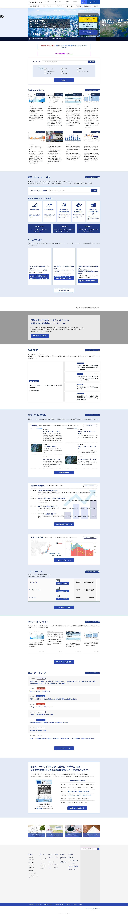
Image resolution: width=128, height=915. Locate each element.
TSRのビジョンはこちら (39, 341)
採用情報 (70, 859)
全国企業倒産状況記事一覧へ (64, 529)
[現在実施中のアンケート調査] (91, 835)
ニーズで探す (43, 870)
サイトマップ (71, 868)
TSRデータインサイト (48, 6)
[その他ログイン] (90, 875)
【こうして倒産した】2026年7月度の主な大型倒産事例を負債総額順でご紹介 (50, 38)
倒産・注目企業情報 (34, 6)
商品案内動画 (63, 867)
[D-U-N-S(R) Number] (90, 868)
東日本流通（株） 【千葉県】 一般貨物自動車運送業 (79, 800)
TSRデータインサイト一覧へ (64, 667)
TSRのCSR (31, 870)
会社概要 (31, 862)
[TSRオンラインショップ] (90, 881)
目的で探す (43, 868)
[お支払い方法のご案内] (54, 835)
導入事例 (78, 6)
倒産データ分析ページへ (64, 565)
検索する (64, 80)
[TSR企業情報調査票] (90, 895)
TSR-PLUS (59, 6)
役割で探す (43, 873)
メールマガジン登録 (73, 865)
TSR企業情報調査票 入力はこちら (64, 53)
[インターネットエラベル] (90, 888)
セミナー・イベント (53, 873)
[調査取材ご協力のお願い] (73, 835)
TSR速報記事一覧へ (64, 477)
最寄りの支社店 (40, 813)
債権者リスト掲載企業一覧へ (77, 813)
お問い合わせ (71, 862)
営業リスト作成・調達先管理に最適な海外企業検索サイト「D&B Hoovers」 (64, 46)
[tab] (31, 34)
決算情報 (31, 875)
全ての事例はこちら (64, 290)
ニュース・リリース (53, 870)
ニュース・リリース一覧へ (64, 753)
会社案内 (96, 6)
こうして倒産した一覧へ (64, 612)
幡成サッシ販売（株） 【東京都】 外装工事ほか (78, 796)
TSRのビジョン (32, 864)
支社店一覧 (31, 872)
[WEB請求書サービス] (36, 835)
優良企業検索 (87, 6)
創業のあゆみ (32, 867)
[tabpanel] (64, 22)
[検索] (98, 854)
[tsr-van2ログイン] (90, 861)
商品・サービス (69, 6)
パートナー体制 (32, 878)
